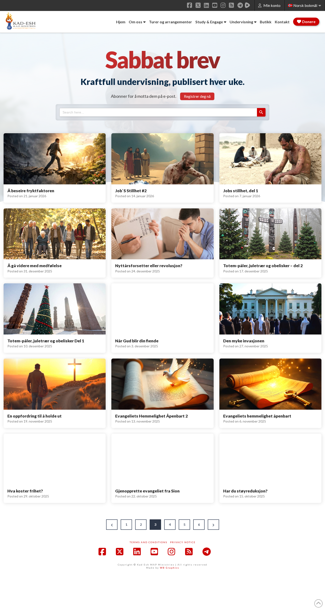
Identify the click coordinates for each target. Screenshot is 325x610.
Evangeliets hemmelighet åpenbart (257, 415)
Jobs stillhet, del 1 (240, 190)
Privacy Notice (183, 542)
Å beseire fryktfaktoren (30, 190)
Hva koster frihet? (25, 490)
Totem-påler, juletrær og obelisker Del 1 (45, 340)
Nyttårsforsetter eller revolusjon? (148, 265)
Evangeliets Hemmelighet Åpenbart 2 (151, 415)
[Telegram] (240, 5)
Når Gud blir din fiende (136, 340)
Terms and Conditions (148, 542)
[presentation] (55, 158)
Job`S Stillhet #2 (131, 190)
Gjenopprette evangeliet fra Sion (147, 490)
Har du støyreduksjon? (245, 490)
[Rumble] (247, 5)
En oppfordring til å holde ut (34, 415)
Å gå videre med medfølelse (34, 265)
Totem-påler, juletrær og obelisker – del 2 (263, 265)
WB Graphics (169, 567)
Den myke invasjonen (243, 340)
